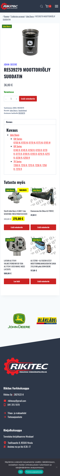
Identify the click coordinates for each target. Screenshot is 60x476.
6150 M (17, 142)
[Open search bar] (41, 6)
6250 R (26, 157)
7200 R (17, 165)
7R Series (17, 161)
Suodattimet (22, 110)
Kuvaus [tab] (9, 121)
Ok (20, 472)
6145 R (24, 150)
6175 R (19, 154)
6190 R (26, 154)
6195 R (33, 154)
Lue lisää (17, 281)
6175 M (39, 142)
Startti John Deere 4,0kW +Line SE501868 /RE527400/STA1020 (15, 212)
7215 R (31, 165)
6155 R (39, 150)
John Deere (10, 64)
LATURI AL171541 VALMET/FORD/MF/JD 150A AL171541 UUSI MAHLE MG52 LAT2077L (14, 265)
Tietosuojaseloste (34, 472)
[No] (56, 467)
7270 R (19, 169)
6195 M (47, 142)
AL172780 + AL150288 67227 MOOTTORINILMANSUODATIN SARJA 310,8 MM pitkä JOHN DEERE (43, 263)
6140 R (17, 150)
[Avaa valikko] (56, 6)
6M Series (18, 139)
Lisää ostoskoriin (28, 98)
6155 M (24, 142)
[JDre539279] (30, 42)
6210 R (41, 154)
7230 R (38, 165)
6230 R (19, 157)
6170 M (32, 142)
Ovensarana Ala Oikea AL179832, (42, 210)
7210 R (24, 165)
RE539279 (21, 113)
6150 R (31, 150)
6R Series (18, 146)
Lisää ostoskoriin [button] (17, 227)
